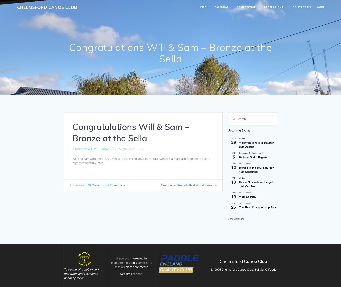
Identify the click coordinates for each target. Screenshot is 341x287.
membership (119, 263)
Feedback (137, 274)
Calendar (222, 7)
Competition (246, 7)
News (105, 149)
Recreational (274, 7)
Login (320, 7)
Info (203, 7)
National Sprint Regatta (253, 157)
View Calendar (236, 219)
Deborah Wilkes (85, 149)
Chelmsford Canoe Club (47, 7)
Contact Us (302, 7)
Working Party (247, 197)
